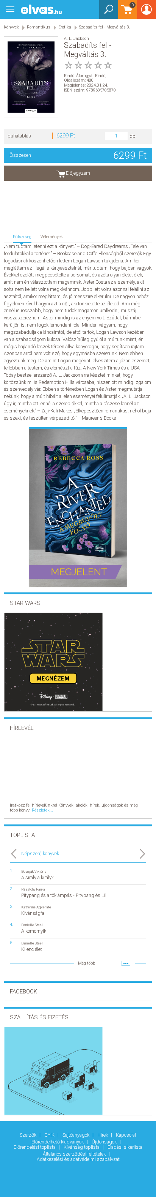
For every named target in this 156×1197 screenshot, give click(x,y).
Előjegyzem (78, 173)
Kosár (126, 13)
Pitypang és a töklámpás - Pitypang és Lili (64, 895)
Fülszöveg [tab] (22, 236)
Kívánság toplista (82, 1147)
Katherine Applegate (36, 907)
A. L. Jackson (76, 38)
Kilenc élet (31, 949)
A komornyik (33, 931)
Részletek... (42, 810)
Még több (86, 963)
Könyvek (11, 27)
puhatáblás (19, 136)
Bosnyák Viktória (34, 871)
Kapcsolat (126, 1135)
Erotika (64, 27)
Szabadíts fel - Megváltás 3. (104, 27)
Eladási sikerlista (125, 1147)
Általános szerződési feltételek (75, 1154)
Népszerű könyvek (40, 853)
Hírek (103, 1135)
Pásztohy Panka (33, 889)
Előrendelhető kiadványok (58, 1142)
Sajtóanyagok (76, 1135)
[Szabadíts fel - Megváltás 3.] (31, 77)
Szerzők (28, 1135)
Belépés (146, 12)
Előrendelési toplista (35, 1147)
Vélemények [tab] (52, 236)
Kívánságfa (32, 913)
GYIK (50, 1135)
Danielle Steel (32, 925)
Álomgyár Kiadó (90, 75)
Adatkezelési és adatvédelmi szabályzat (78, 1159)
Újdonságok (105, 1142)
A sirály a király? (37, 877)
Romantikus (38, 27)
